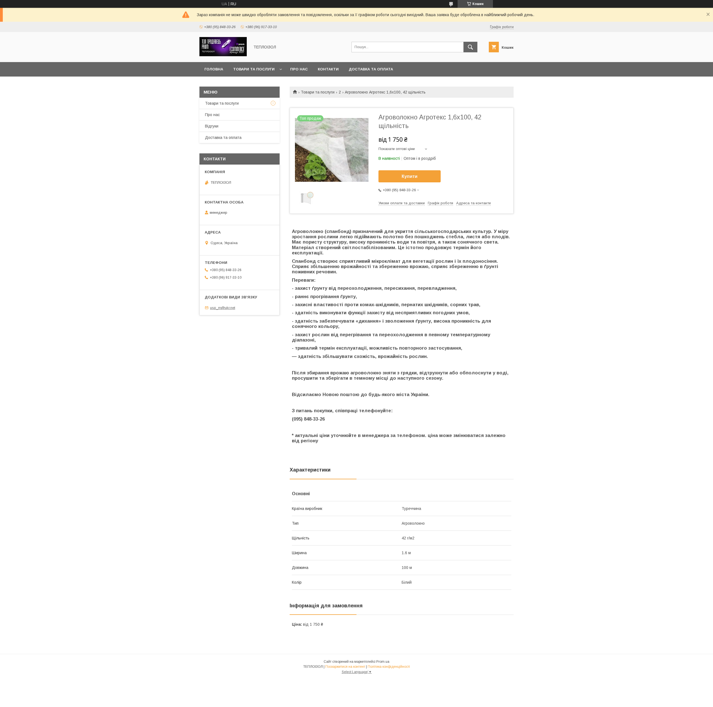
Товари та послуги (254, 69)
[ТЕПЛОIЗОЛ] (223, 55)
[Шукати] (470, 47)
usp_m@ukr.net (222, 308)
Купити (409, 176)
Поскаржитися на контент (345, 667)
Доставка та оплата (371, 69)
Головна (213, 69)
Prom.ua (382, 662)
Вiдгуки (211, 126)
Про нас (299, 69)
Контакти (328, 69)
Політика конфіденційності (389, 667)
